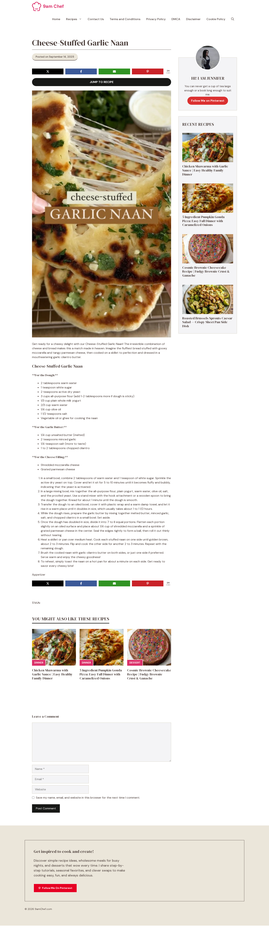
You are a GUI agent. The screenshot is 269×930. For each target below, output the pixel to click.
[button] (232, 19)
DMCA (175, 19)
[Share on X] (47, 71)
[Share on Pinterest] (147, 71)
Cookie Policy (215, 19)
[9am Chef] (36, 6)
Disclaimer (193, 19)
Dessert (134, 662)
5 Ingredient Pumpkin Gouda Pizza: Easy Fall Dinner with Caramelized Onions (101, 674)
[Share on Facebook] (81, 71)
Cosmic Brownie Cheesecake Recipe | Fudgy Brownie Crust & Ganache (149, 674)
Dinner (38, 662)
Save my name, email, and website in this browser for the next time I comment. (88, 797)
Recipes (71, 19)
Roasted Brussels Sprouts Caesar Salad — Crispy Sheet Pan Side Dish (207, 322)
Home (56, 19)
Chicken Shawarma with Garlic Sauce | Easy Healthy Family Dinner (52, 674)
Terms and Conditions (125, 19)
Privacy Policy (156, 19)
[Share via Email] (114, 71)
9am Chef (53, 6)
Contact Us (96, 19)
